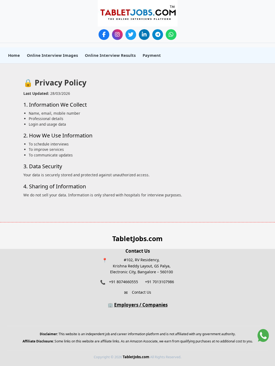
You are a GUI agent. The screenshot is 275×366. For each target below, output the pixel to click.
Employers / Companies (141, 305)
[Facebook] (104, 34)
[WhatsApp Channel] (171, 34)
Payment (152, 55)
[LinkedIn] (144, 34)
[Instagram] (117, 34)
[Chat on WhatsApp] (263, 335)
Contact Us (141, 292)
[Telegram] (157, 34)
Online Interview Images (52, 55)
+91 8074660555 (123, 281)
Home (14, 55)
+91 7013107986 (159, 281)
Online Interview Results (110, 55)
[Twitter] (130, 34)
